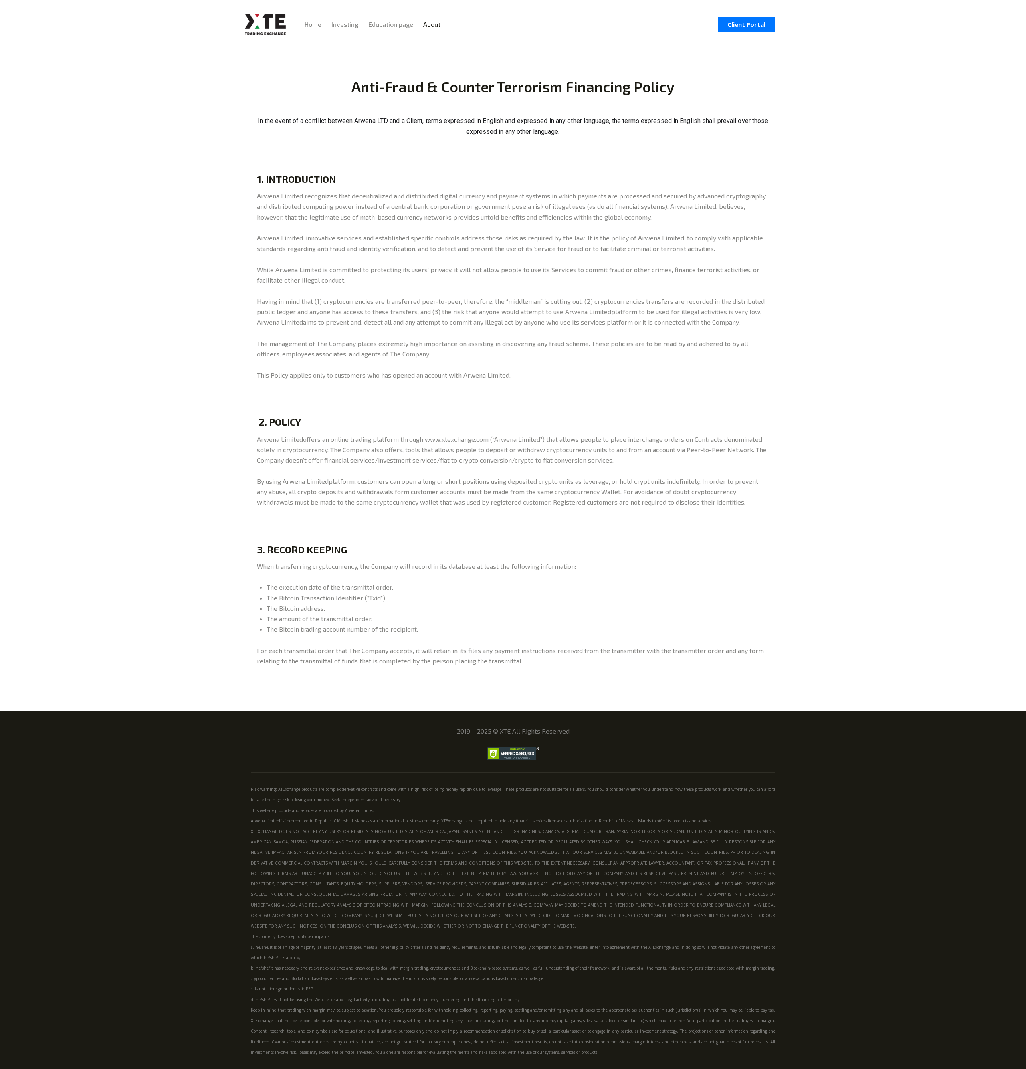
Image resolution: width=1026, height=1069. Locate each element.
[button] (746, 24)
